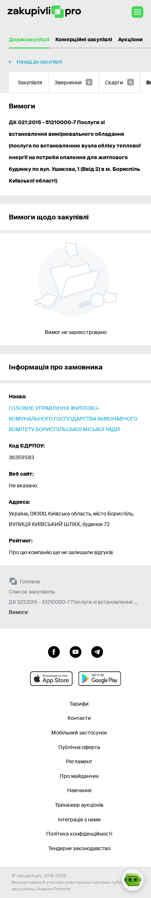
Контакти (79, 718)
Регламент (79, 761)
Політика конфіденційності (79, 833)
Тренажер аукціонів (79, 805)
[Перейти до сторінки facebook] (54, 651)
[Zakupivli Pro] (44, 11)
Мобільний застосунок (79, 732)
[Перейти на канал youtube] (75, 651)
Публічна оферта (79, 747)
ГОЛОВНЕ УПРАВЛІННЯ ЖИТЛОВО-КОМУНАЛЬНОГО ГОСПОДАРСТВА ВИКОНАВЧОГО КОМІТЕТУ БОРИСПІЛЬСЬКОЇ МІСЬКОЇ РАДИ (73, 419)
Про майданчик (79, 776)
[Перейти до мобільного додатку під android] (99, 678)
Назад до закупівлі (39, 61)
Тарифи (79, 704)
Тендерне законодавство (79, 848)
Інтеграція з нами (79, 819)
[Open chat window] (133, 880)
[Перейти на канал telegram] (97, 651)
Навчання (79, 790)
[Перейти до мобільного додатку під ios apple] (51, 678)
